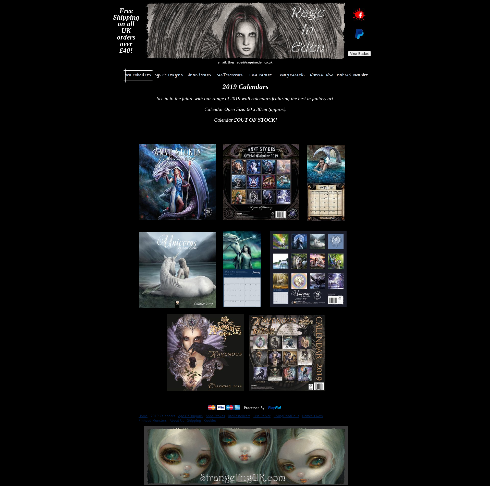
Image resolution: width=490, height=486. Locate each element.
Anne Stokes (215, 416)
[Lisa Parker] (260, 75)
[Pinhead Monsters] (352, 75)
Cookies (210, 420)
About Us (177, 420)
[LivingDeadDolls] (291, 75)
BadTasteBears (239, 416)
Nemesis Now (312, 416)
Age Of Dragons (190, 416)
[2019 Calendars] (138, 75)
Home (143, 416)
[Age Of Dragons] (168, 75)
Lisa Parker (262, 416)
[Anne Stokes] (199, 75)
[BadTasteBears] (230, 75)
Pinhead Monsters (153, 420)
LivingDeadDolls (286, 416)
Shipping (194, 420)
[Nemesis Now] (322, 75)
